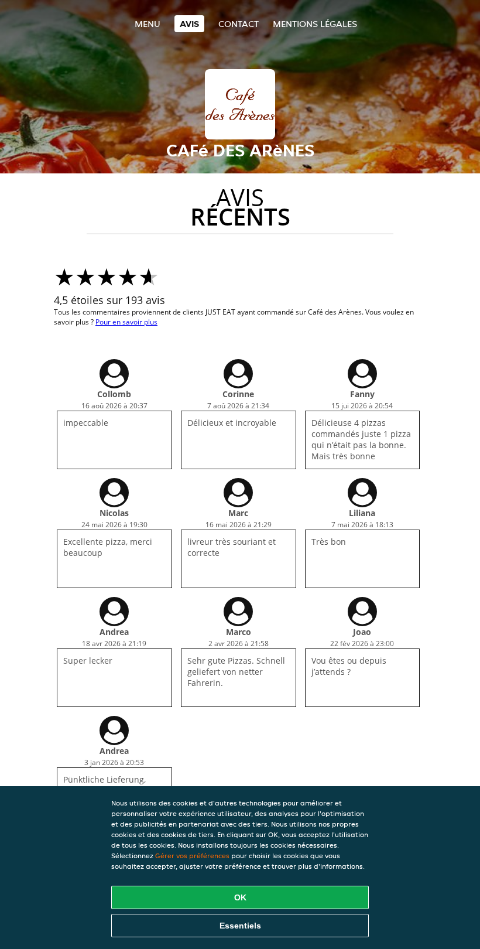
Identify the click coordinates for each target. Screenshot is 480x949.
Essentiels (240, 925)
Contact (238, 24)
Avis (189, 24)
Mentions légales (315, 24)
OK (240, 897)
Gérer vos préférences (192, 855)
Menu (147, 24)
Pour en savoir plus (126, 322)
